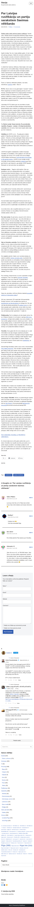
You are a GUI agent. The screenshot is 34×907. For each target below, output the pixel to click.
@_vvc (21, 697)
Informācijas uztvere (7, 799)
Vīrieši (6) (30, 853)
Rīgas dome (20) (15, 845)
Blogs (3, 769)
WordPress (22, 905)
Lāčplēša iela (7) (9, 839)
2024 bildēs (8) (29, 825)
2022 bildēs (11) (16, 825)
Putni (3, 782)
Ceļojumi (4, 772)
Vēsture (3, 815)
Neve (10, 905)
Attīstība (4, 793)
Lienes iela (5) (29, 839)
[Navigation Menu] (31, 3)
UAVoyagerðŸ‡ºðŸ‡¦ (11, 710)
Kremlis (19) (16, 837)
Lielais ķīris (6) (22, 839)
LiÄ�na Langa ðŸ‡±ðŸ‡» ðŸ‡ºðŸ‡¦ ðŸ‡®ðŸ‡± (18, 686)
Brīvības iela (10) (15, 829)
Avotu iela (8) (3, 829)
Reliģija (4, 807)
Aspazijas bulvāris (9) (17, 827)
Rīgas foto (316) (26, 845)
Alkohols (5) (9, 827)
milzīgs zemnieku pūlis (16, 258)
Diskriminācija (5, 796)
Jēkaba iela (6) (28, 835)
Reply (31, 497)
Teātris (3, 785)
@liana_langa (10, 688)
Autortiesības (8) (25, 827)
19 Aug (7, 711)
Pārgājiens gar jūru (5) (5, 842)
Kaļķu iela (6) (3, 837)
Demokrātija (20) (4, 831)
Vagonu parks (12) (22, 851)
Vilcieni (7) (25, 853)
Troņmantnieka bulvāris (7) (6, 851)
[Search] (31, 746)
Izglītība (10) (3, 835)
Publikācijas (4, 788)
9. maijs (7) (4, 827)
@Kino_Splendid (14, 694)
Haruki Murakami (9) (14, 833)
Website (5, 599)
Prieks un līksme (6, 758)
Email (4, 592)
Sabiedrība (4, 791)
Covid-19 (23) (22, 829)
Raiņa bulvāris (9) (27, 842)
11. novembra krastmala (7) (6, 825)
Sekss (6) (10, 849)
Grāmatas (3, 761)
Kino (3, 777)
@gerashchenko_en (24, 660)
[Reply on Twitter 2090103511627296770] (6, 735)
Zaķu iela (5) (3, 855)
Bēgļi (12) (9, 829)
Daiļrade (4, 774)
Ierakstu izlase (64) (23, 833)
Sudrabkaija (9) (22, 849)
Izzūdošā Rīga (5, 818)
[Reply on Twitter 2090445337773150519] (6, 680)
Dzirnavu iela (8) (29, 831)
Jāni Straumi (9, 403)
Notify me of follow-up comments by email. (15, 625)
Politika (10, 27)
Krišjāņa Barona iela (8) (24, 837)
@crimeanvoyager (23, 710)
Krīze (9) (3, 839)
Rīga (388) (6, 845)
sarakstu (10, 84)
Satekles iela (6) (4, 849)
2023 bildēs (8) (23, 825)
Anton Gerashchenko (11, 660)
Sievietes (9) (15, 849)
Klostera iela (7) (10, 837)
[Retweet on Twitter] (9, 657)
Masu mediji (5, 804)
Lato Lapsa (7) (16, 839)
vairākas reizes (23, 305)
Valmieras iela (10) (12, 853)
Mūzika (4, 780)
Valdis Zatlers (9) (4, 853)
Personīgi (3, 766)
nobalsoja (23, 161)
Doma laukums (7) (13, 831)
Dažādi (3, 755)
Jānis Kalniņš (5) (10, 835)
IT (1, 764)
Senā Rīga (4, 820)
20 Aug (7, 662)
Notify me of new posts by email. (12, 628)
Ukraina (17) (15, 851)
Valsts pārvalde (5, 809)
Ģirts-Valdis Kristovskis (7, 348)
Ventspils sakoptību (23, 277)
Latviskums (5, 801)
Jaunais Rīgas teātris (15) (19, 835)
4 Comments (17, 27)
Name (5, 586)
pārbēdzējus (26, 340)
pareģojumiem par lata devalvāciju (10, 303)
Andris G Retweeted (14, 658)
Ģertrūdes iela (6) (5, 833)
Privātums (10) (13, 842)
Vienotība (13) (19, 853)
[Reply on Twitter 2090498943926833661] (6, 703)
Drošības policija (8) (21, 831)
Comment (6, 605)
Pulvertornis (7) (20, 842)
